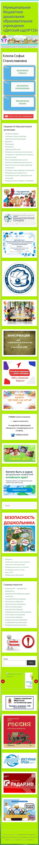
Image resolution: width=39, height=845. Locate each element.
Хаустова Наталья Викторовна (15, 604)
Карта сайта (9, 572)
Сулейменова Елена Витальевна (16, 622)
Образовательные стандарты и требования (19, 181)
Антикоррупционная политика (14, 570)
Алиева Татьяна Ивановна (13, 617)
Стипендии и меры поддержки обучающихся (19, 170)
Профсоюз (8, 559)
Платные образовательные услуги (16, 160)
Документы (8, 141)
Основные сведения (11, 134)
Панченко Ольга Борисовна (14, 601)
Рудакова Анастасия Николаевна (16, 620)
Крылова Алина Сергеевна (14, 609)
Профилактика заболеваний (14, 575)
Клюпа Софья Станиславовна (15, 614)
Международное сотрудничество (16, 173)
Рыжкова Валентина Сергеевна (15, 599)
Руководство (9, 147)
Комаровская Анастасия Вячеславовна (18, 612)
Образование (9, 144)
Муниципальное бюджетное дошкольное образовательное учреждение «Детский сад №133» (20, 18)
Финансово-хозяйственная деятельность (18, 162)
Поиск (6, 659)
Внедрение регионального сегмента (17, 567)
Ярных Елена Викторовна (13, 607)
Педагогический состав (12, 149)
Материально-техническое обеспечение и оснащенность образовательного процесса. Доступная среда (19, 154)
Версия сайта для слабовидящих (20, 116)
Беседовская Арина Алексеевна (15, 625)
